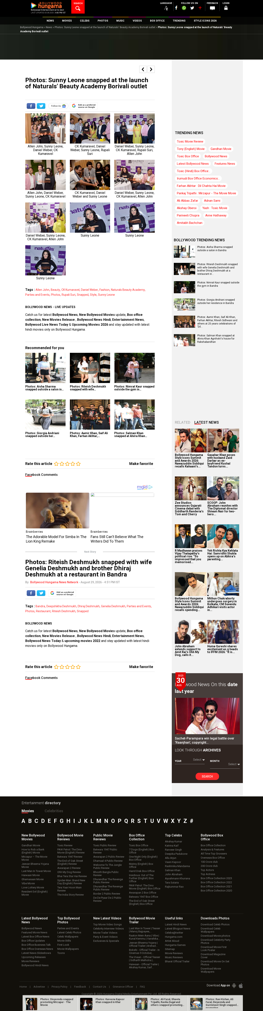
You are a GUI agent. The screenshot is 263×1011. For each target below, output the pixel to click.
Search (207, 776)
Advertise (39, 986)
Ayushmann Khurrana (177, 878)
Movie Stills (64, 940)
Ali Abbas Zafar (187, 200)
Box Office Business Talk (36, 944)
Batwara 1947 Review (69, 856)
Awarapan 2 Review (69, 868)
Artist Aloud (172, 940)
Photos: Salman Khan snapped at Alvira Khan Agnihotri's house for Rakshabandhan (216, 338)
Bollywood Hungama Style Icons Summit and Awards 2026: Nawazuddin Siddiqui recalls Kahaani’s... (189, 460)
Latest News (206, 422)
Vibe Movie (28, 883)
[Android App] (234, 985)
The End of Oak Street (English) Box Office (142, 902)
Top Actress (208, 874)
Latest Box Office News (35, 936)
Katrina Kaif (172, 845)
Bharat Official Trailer (177, 961)
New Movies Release (59, 320)
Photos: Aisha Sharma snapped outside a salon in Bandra (215, 249)
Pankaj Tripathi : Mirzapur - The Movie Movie (206, 193)
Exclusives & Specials (106, 940)
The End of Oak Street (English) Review (70, 862)
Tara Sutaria (172, 882)
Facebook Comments (41, 475)
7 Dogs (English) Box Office (141, 851)
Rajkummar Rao (174, 886)
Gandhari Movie (221, 149)
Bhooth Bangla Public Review (106, 874)
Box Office (137, 837)
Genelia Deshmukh (113, 606)
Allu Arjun (170, 857)
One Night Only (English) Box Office (143, 858)
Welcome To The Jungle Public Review (107, 866)
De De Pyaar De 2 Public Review (107, 899)
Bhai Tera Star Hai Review (72, 876)
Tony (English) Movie (191, 149)
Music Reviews (174, 957)
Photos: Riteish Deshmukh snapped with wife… (88, 388)
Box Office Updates (33, 940)
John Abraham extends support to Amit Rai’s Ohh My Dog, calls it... (188, 651)
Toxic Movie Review (190, 141)
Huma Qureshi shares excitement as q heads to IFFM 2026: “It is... (222, 649)
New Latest (107, 918)
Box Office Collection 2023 (216, 878)
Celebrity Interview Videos (108, 928)
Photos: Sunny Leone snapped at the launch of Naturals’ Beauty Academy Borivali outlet (105, 27)
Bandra (40, 606)
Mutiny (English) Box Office (141, 865)
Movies (28, 811)
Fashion (104, 289)
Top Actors (207, 870)
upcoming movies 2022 (83, 641)
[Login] (226, 8)
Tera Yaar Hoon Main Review (69, 889)
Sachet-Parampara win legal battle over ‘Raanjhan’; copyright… (204, 740)
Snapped (83, 294)
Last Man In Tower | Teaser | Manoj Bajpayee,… (144, 930)
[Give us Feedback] (212, 8)
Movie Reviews (30, 961)
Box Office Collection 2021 (216, 886)
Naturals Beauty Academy (128, 289)
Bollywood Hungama (31, 27)
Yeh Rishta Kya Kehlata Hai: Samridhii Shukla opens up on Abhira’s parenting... (222, 555)
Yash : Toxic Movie (214, 208)
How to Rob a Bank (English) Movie (33, 851)
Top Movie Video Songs (107, 924)
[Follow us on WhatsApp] (184, 8)
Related (182, 422)
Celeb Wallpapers (67, 936)
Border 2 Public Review (106, 893)
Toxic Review (65, 845)
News (49, 27)
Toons (61, 953)
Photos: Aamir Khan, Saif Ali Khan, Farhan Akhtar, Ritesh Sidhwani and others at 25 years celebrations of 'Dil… (217, 322)
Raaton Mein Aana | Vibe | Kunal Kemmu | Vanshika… (144, 937)
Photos (55, 294)
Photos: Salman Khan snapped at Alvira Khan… (130, 434)
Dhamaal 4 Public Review (108, 860)
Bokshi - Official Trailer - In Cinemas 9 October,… (144, 951)
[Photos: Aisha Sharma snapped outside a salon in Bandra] (45, 368)
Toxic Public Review (104, 845)
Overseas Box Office (213, 857)
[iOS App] (241, 985)
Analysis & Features (212, 849)
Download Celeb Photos (215, 924)
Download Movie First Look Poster (214, 948)
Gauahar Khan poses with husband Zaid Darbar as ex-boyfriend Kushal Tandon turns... (221, 460)
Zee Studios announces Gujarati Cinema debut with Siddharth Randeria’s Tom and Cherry (189, 508)
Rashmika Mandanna (177, 866)
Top (173, 835)
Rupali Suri (68, 294)
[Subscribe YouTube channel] (200, 8)
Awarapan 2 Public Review (108, 856)
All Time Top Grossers (214, 853)
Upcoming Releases (34, 957)
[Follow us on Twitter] (192, 7)
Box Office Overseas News (37, 948)
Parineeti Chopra (188, 215)
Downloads (215, 918)
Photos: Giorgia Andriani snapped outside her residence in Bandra (216, 301)
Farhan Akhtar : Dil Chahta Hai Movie (201, 186)
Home (23, 986)
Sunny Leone (106, 294)
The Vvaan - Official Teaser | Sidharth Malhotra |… (144, 959)
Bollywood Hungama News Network (54, 582)
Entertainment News (128, 320)
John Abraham (173, 874)
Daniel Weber (89, 289)
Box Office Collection (213, 845)
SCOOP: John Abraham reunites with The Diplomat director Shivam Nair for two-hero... (222, 508)
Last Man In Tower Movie (36, 871)
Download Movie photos (215, 935)
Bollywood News (65, 315)
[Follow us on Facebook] (176, 8)
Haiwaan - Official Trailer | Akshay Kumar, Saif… (144, 966)
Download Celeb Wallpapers (210, 930)
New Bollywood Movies (97, 315)
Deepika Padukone (176, 853)
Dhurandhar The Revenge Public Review (108, 881)
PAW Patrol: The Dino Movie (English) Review (71, 851)
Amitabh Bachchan (189, 223)
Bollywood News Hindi (94, 320)
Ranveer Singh (173, 849)
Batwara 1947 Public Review (105, 851)
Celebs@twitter (174, 932)
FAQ (142, 986)
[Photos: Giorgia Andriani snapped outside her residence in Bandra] (45, 414)
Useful (174, 918)
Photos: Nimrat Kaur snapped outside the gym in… (134, 388)
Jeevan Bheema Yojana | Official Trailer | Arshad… (143, 944)
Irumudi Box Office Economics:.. (198, 178)
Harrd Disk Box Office (142, 871)
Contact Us (99, 986)
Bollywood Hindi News (35, 965)
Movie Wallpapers (68, 948)
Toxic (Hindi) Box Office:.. (193, 171)
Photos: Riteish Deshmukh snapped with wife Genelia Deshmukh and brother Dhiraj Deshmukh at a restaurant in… (217, 269)
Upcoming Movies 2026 (90, 325)
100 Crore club (209, 861)
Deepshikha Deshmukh (61, 606)
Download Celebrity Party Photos (215, 941)
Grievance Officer (123, 986)
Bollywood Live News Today (46, 325)
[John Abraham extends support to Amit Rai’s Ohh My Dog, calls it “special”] (191, 632)
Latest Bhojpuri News (177, 928)
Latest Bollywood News (193, 164)
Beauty (55, 289)
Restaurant (43, 611)
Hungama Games (175, 945)
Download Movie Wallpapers (211, 970)
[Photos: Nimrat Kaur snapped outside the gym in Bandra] (134, 368)
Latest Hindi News (176, 924)
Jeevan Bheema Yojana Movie (35, 865)
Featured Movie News (34, 932)
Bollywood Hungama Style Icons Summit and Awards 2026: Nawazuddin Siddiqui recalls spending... (189, 604)
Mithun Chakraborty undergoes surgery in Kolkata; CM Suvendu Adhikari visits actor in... (222, 604)
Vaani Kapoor (173, 862)
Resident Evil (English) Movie (35, 893)
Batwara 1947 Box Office (143, 896)
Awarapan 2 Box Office (142, 892)
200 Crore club (209, 865)
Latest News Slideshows (36, 953)
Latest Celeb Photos (69, 932)
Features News (225, 164)
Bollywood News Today (43, 641)
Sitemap (170, 949)
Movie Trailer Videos (105, 932)
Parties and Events (37, 294)
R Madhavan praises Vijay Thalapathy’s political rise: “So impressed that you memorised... (188, 556)
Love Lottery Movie (33, 887)
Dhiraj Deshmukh (89, 606)
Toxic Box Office (188, 156)
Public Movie (103, 837)
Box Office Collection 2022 (216, 882)
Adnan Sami (212, 200)
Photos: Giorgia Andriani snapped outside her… (42, 434)
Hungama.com (173, 936)
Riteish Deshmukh (63, 611)
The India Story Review (70, 894)
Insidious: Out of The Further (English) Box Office (141, 878)
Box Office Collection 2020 (216, 890)
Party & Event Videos (105, 936)
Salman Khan (172, 870)
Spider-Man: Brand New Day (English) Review (71, 882)
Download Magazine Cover (213, 956)
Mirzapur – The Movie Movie (34, 858)
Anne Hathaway (215, 215)
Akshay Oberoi (186, 208)
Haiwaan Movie (31, 875)
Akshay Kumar (173, 841)
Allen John (42, 289)
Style (93, 294)
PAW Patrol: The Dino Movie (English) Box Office (144, 887)
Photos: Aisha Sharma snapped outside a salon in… (44, 388)
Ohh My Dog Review (69, 872)
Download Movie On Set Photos (215, 963)
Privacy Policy (59, 986)
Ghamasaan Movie (33, 879)
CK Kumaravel (70, 289)
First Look (63, 944)
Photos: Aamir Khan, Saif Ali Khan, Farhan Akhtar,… (89, 434)
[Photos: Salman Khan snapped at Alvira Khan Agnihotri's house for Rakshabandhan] (134, 414)
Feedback (80, 986)
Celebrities (54, 811)
